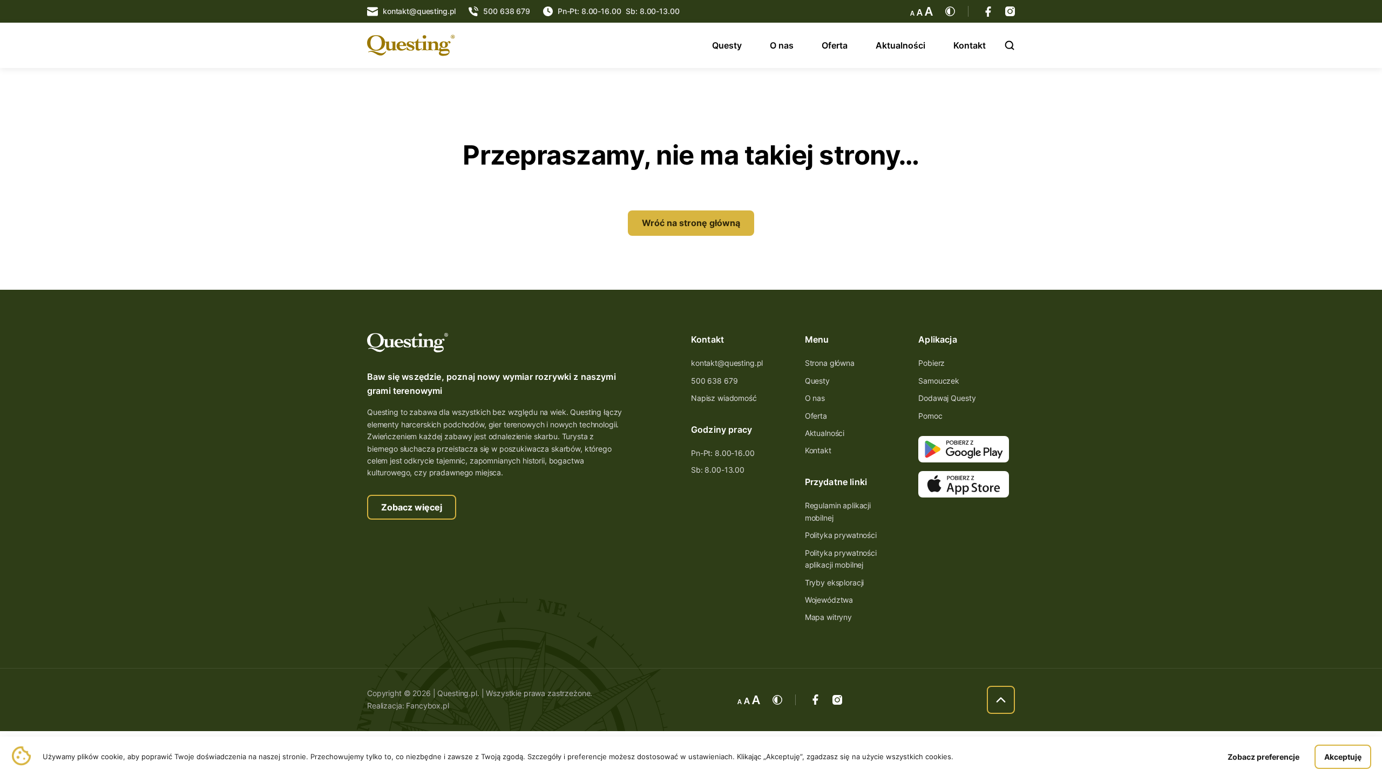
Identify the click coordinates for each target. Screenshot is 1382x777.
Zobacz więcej (411, 507)
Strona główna (830, 362)
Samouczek (938, 380)
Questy (727, 45)
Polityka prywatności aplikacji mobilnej (841, 558)
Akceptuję (1342, 756)
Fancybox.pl (427, 705)
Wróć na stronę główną (691, 222)
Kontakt (969, 45)
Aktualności (900, 45)
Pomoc (930, 415)
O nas (782, 45)
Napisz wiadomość (724, 398)
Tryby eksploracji (834, 582)
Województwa (829, 599)
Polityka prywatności (841, 535)
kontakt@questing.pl (727, 362)
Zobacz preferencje (1263, 756)
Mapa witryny (828, 617)
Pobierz (931, 362)
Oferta (835, 45)
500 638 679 (714, 380)
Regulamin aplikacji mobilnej (838, 511)
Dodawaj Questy (946, 398)
